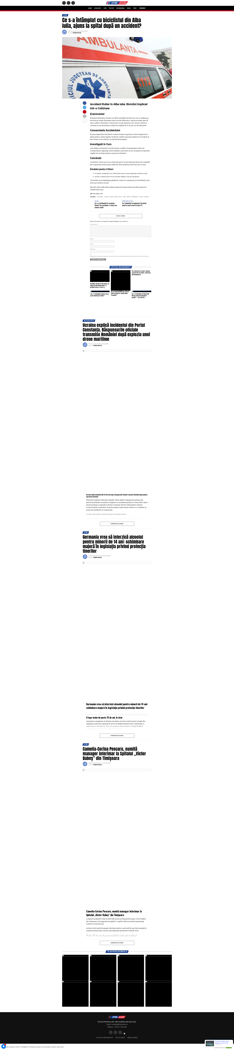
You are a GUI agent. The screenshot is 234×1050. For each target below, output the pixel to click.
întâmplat (135, 196)
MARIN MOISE (77, 33)
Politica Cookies (120, 1038)
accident (100, 196)
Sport (135, 8)
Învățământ (142, 8)
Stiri (105, 8)
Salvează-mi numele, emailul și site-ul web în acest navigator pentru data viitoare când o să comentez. (119, 256)
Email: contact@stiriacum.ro (117, 1024)
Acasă (90, 8)
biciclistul (118, 196)
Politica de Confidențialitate (104, 1038)
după (129, 196)
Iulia (141, 196)
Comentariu (94, 224)
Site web (92, 249)
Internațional (120, 8)
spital (147, 196)
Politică (111, 8)
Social (129, 8)
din (125, 196)
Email (91, 244)
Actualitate (97, 8)
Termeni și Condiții (132, 1038)
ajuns (107, 196)
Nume (92, 239)
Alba (111, 196)
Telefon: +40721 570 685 (117, 1027)
